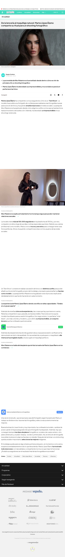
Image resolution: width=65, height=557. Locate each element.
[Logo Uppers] (12, 518)
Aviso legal (4, 532)
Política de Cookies (46, 532)
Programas (6, 470)
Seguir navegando (8, 479)
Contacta (32, 534)
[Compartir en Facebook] (62, 95)
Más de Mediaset (8, 484)
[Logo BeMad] (52, 512)
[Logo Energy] (32, 512)
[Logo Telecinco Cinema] (32, 517)
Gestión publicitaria (56, 532)
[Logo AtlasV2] (13, 524)
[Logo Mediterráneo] (52, 523)
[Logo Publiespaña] (32, 524)
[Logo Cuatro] (52, 500)
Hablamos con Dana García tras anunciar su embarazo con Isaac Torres (20, 9)
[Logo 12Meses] (52, 518)
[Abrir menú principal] (62, 12)
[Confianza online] (32, 551)
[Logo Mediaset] (32, 492)
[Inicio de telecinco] (2, 12)
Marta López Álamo (27, 456)
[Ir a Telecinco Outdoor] (9, 12)
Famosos (45, 456)
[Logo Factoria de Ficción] (52, 506)
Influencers (53, 456)
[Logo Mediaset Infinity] (12, 500)
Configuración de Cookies (35, 532)
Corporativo (6, 475)
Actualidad (6, 17)
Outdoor (9, 456)
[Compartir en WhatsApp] (50, 95)
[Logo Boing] (12, 512)
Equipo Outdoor (10, 74)
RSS (62, 532)
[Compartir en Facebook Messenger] (58, 95)
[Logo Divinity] (12, 506)
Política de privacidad (24, 532)
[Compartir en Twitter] (54, 95)
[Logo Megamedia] (33, 542)
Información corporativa (13, 532)
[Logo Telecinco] (32, 500)
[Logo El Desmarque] (32, 506)
